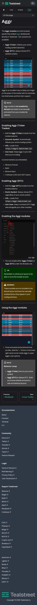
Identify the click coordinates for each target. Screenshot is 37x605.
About (4, 415)
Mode (4, 564)
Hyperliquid (6, 547)
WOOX (4, 536)
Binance (5, 491)
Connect (5, 418)
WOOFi (4, 533)
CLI (3, 425)
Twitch (4, 452)
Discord (5, 438)
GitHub (4, 448)
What (4, 568)
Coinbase (5, 512)
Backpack (6, 509)
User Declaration (8, 478)
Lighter (4, 561)
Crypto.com (6, 540)
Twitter (4, 441)
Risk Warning (7, 471)
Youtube (5, 445)
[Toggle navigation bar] (3, 3)
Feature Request (8, 455)
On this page (8, 15)
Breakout (5, 543)
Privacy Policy (7, 475)
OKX (3, 523)
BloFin (4, 502)
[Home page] (4, 10)
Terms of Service (8, 468)
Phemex (5, 526)
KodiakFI (5, 575)
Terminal (5, 422)
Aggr (18, 34)
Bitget (4, 495)
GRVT (4, 582)
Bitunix (4, 578)
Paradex (5, 571)
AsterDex (5, 557)
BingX (4, 529)
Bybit (4, 498)
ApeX (4, 505)
